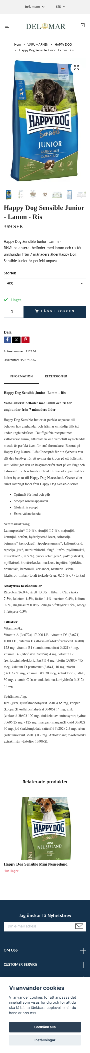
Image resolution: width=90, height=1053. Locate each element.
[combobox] (45, 283)
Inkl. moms (33, 7)
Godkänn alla (45, 1027)
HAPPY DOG (63, 45)
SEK (59, 7)
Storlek (10, 273)
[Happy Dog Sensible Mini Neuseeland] (45, 828)
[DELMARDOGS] (46, 26)
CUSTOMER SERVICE (20, 965)
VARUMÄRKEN (38, 45)
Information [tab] (21, 376)
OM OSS (11, 951)
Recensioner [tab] (56, 376)
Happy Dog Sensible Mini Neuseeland (36, 864)
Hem (17, 45)
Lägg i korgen (58, 311)
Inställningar (45, 1040)
